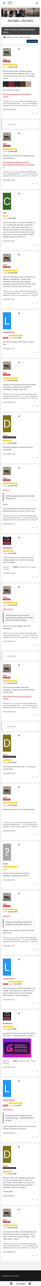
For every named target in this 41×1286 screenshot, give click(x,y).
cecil (4, 213)
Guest (5, 864)
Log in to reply (32, 41)
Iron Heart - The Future (20, 20)
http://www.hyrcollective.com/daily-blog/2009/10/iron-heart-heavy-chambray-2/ (19, 164)
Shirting (9, 37)
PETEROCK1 (7, 548)
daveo (5, 435)
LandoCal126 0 (9, 332)
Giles (5, 59)
